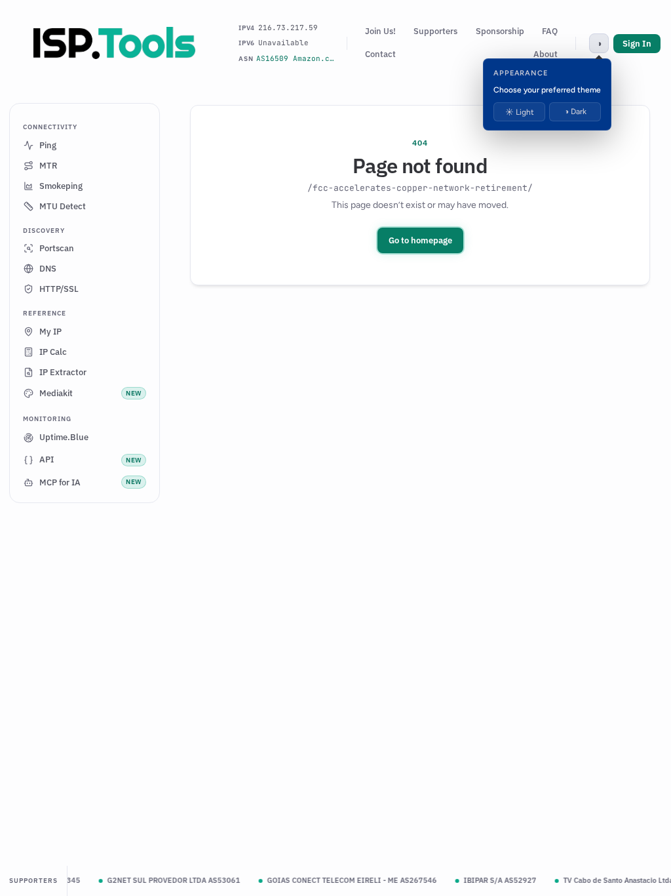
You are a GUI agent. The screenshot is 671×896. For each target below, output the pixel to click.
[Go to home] (114, 43)
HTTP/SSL (59, 289)
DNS (47, 268)
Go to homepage (420, 240)
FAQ (550, 31)
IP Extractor (62, 372)
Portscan (56, 248)
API (90, 459)
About (545, 54)
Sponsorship (500, 31)
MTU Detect (62, 206)
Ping (47, 145)
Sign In (637, 43)
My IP (50, 331)
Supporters (435, 31)
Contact (380, 54)
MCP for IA (90, 482)
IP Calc (53, 351)
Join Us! (380, 31)
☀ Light (519, 112)
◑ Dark (575, 111)
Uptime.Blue (63, 437)
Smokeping (61, 186)
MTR (48, 165)
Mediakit (90, 393)
